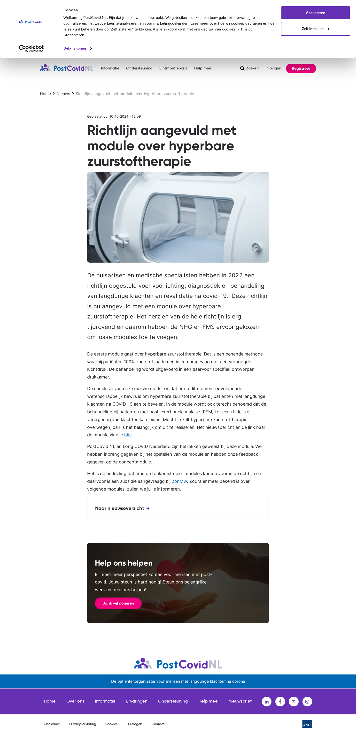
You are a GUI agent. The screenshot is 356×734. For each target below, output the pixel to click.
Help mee (202, 68)
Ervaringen (136, 701)
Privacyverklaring (82, 724)
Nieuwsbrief (240, 701)
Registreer (301, 68)
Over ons (75, 701)
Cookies (111, 724)
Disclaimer (52, 724)
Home (45, 93)
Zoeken (252, 68)
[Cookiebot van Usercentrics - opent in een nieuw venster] (31, 48)
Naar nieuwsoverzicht (119, 508)
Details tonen (74, 48)
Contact (158, 724)
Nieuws (63, 93)
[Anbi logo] (307, 724)
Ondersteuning (139, 68)
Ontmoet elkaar (173, 68)
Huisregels (134, 724)
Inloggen (273, 68)
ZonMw (179, 481)
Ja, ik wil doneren (118, 603)
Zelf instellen (313, 29)
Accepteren (315, 13)
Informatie (110, 68)
